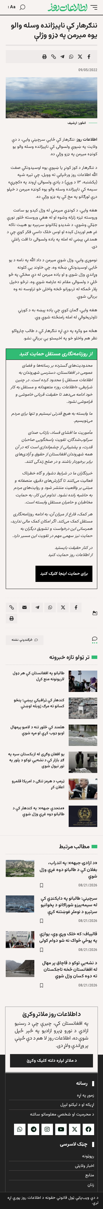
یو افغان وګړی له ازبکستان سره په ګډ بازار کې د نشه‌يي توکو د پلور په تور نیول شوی (36, 760)
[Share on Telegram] (62, 56)
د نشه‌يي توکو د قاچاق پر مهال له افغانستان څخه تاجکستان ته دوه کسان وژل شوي (69, 970)
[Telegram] (33, 1129)
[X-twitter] (74, 1129)
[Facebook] (88, 1129)
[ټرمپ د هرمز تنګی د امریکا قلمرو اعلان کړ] (83, 789)
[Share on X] (80, 56)
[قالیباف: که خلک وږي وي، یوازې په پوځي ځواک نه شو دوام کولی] (20, 939)
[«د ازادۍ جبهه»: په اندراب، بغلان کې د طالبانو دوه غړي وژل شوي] (20, 868)
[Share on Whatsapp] (71, 56)
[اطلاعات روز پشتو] (67, 7)
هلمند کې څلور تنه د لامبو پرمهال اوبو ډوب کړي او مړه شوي (37, 730)
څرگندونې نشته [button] (22, 640)
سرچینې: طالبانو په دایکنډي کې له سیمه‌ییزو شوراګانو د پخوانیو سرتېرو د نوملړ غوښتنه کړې (69, 905)
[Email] (24, 607)
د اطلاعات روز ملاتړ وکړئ (51, 1014)
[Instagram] (47, 1129)
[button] (92, 7)
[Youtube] (61, 1129)
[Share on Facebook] (89, 56)
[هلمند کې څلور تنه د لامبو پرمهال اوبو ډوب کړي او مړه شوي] (83, 735)
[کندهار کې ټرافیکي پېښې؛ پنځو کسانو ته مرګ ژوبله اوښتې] (83, 708)
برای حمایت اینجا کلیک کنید (64, 574)
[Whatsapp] (19, 1129)
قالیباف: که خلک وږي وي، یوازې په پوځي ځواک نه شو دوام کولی (68, 937)
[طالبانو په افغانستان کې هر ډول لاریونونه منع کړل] (83, 681)
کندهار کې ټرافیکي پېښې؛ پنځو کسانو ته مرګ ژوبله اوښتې (39, 703)
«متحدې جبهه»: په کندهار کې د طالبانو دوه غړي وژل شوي (38, 811)
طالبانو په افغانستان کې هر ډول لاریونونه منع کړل (38, 676)
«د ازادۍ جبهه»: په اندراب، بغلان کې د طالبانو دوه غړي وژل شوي (68, 870)
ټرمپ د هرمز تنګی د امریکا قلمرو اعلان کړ (38, 784)
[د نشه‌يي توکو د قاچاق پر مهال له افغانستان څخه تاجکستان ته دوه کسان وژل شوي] (20, 968)
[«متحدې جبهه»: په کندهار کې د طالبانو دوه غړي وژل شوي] (83, 816)
